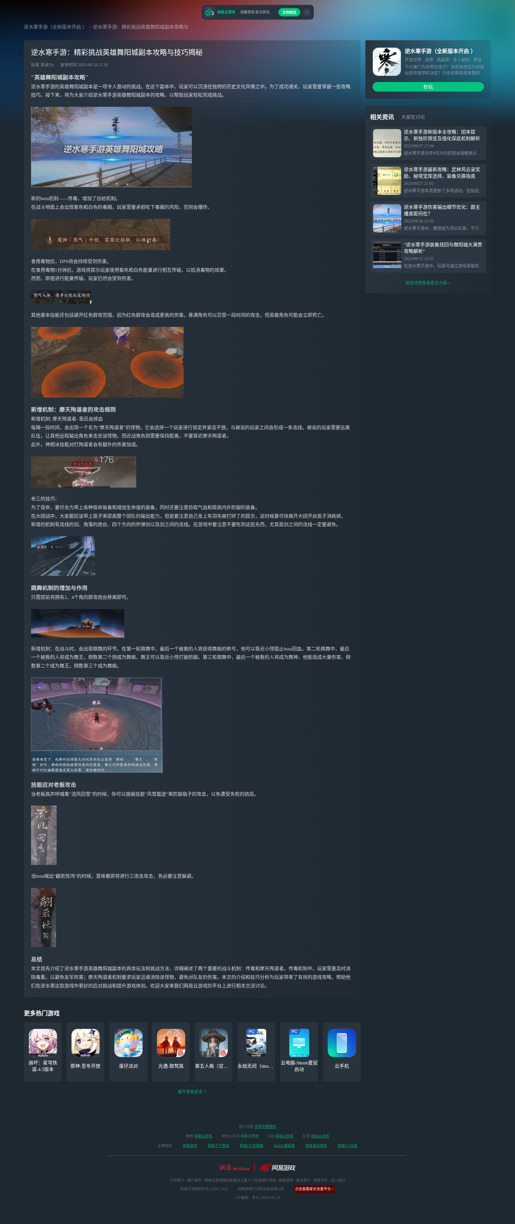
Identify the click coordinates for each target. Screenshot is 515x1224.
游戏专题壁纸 (265, 1127)
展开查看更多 (190, 1091)
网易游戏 (190, 1146)
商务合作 (321, 1180)
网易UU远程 (347, 1146)
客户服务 (194, 1180)
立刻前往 (289, 12)
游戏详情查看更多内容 (426, 283)
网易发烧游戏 (316, 1146)
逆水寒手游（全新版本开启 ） (55, 27)
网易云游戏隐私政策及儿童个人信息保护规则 (240, 1180)
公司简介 (177, 1180)
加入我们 (338, 1180)
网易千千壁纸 (218, 1146)
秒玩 (428, 86)
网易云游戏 (203, 1136)
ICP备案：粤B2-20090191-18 (257, 1198)
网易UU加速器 (251, 1146)
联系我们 (303, 1180)
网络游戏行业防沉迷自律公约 (261, 1189)
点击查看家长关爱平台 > (314, 1189)
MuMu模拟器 (284, 1146)
